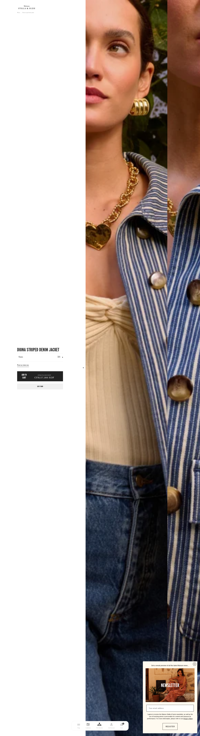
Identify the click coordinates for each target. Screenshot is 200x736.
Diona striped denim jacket (28, 13)
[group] (126, 368)
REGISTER (170, 727)
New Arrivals (99, 728)
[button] (196, 368)
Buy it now (40, 386)
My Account (111, 728)
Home (18, 13)
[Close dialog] (194, 664)
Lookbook (88, 728)
